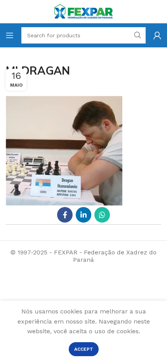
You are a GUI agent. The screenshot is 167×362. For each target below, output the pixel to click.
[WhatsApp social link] (102, 215)
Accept (83, 349)
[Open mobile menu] (9, 35)
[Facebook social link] (65, 215)
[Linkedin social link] (83, 215)
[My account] (157, 35)
